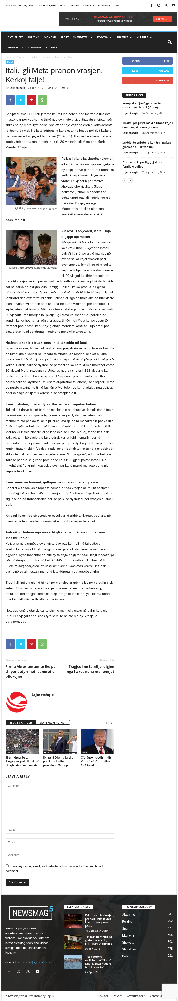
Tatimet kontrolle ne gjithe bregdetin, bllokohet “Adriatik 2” (99, 940)
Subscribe (162, 80)
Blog (63, 5)
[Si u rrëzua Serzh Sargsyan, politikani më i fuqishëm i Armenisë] (22, 741)
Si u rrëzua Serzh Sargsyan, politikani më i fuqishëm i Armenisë (22, 761)
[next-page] (112, 722)
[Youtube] (173, 5)
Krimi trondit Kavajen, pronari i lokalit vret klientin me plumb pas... (99, 920)
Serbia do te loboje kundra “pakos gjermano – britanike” (146, 144)
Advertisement (136, 996)
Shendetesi (80, 37)
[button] (170, 42)
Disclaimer (102, 996)
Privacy (117, 996)
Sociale (51, 47)
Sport (64, 37)
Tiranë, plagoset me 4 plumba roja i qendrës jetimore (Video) (147, 125)
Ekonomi (49, 37)
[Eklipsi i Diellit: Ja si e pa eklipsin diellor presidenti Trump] (60, 741)
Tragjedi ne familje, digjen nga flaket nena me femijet (90, 669)
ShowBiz (13, 47)
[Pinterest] (31, 100)
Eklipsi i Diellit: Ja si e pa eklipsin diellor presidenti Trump (58, 761)
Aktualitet (15, 37)
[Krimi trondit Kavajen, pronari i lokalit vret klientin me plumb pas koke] (73, 921)
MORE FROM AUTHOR (52, 722)
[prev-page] (106, 722)
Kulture (142, 37)
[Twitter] (166, 5)
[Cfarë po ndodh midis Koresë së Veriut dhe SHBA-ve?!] (97, 741)
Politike (33, 37)
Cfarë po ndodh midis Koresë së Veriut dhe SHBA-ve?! (96, 761)
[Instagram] (159, 5)
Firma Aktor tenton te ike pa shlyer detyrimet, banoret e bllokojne (31, 671)
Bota (19, 57)
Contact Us (156, 996)
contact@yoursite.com (37, 962)
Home (9, 57)
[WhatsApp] (42, 100)
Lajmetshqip (17, 87)
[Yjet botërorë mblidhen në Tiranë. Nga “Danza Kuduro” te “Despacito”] (73, 962)
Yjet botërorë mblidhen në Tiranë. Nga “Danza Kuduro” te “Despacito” (99, 962)
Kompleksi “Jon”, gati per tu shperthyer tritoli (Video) (141, 105)
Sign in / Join (47, 5)
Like (166, 61)
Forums (75, 5)
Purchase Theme (108, 5)
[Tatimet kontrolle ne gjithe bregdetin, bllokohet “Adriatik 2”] (73, 942)
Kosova (102, 37)
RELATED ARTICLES (20, 722)
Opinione (34, 47)
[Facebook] (151, 5)
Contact (88, 5)
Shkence (122, 37)
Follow (164, 70)
